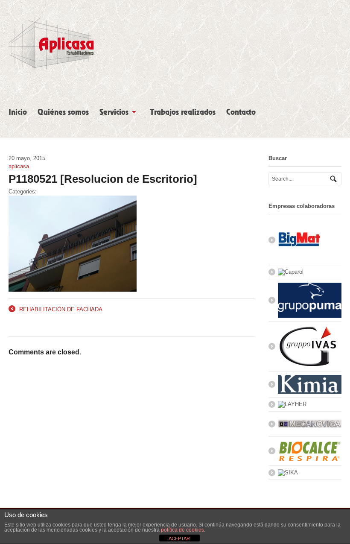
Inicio (18, 112)
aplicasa (19, 166)
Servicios (113, 112)
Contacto (241, 112)
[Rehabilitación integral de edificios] (51, 65)
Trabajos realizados (183, 112)
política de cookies (182, 530)
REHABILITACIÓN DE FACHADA (55, 310)
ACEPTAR (179, 538)
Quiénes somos (63, 112)
